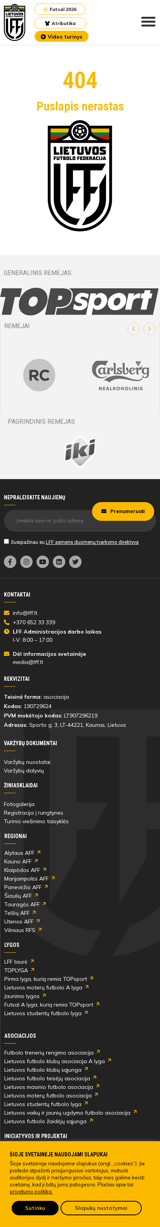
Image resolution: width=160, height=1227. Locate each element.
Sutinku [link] (35, 1208)
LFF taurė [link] (16, 961)
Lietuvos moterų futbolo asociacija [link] (48, 1095)
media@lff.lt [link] (28, 662)
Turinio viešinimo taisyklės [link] (36, 821)
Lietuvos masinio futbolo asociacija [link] (48, 1086)
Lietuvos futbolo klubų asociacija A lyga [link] (54, 1061)
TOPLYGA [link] (16, 970)
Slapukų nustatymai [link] (101, 1208)
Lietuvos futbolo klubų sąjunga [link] (43, 1069)
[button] (133, 329)
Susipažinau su (75, 542)
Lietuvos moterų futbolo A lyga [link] (43, 987)
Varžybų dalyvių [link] (24, 770)
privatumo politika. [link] (31, 1191)
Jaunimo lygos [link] (22, 996)
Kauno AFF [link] (17, 861)
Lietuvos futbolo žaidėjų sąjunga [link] (45, 1121)
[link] (15, 22)
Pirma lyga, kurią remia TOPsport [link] (45, 978)
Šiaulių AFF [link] (18, 895)
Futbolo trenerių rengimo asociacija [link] (49, 1052)
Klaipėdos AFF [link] (22, 870)
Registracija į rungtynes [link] (33, 812)
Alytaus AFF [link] (19, 852)
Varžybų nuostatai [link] (27, 761)
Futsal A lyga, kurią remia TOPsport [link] (48, 1004)
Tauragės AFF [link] (22, 904)
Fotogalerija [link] (19, 804)
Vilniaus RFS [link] (19, 930)
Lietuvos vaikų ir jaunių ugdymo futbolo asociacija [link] (67, 1112)
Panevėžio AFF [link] (23, 887)
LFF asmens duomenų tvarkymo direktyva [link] (92, 542)
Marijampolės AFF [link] (26, 878)
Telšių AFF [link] (17, 912)
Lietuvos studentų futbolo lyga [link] (43, 1013)
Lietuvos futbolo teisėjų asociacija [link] (47, 1078)
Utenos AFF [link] (18, 921)
